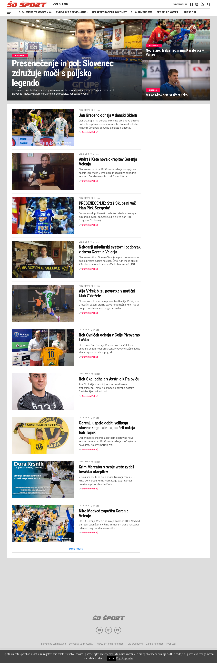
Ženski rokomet (167, 12)
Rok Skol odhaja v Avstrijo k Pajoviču (109, 379)
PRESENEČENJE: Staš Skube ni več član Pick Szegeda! (107, 205)
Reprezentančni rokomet (109, 12)
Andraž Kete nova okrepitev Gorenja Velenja (108, 161)
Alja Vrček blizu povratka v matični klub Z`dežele (107, 293)
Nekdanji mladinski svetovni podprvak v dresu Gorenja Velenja (110, 249)
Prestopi (189, 12)
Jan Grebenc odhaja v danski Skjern (108, 115)
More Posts (76, 548)
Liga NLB (84, 153)
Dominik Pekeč (90, 132)
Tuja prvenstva (142, 12)
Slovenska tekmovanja (35, 12)
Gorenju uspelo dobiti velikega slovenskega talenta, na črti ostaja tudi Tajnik (107, 428)
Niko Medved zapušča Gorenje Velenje (103, 513)
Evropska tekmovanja (71, 12)
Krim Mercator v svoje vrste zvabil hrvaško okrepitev (106, 469)
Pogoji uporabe (124, 658)
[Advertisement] (108, 585)
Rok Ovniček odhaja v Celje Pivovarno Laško (109, 337)
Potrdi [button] (111, 658)
